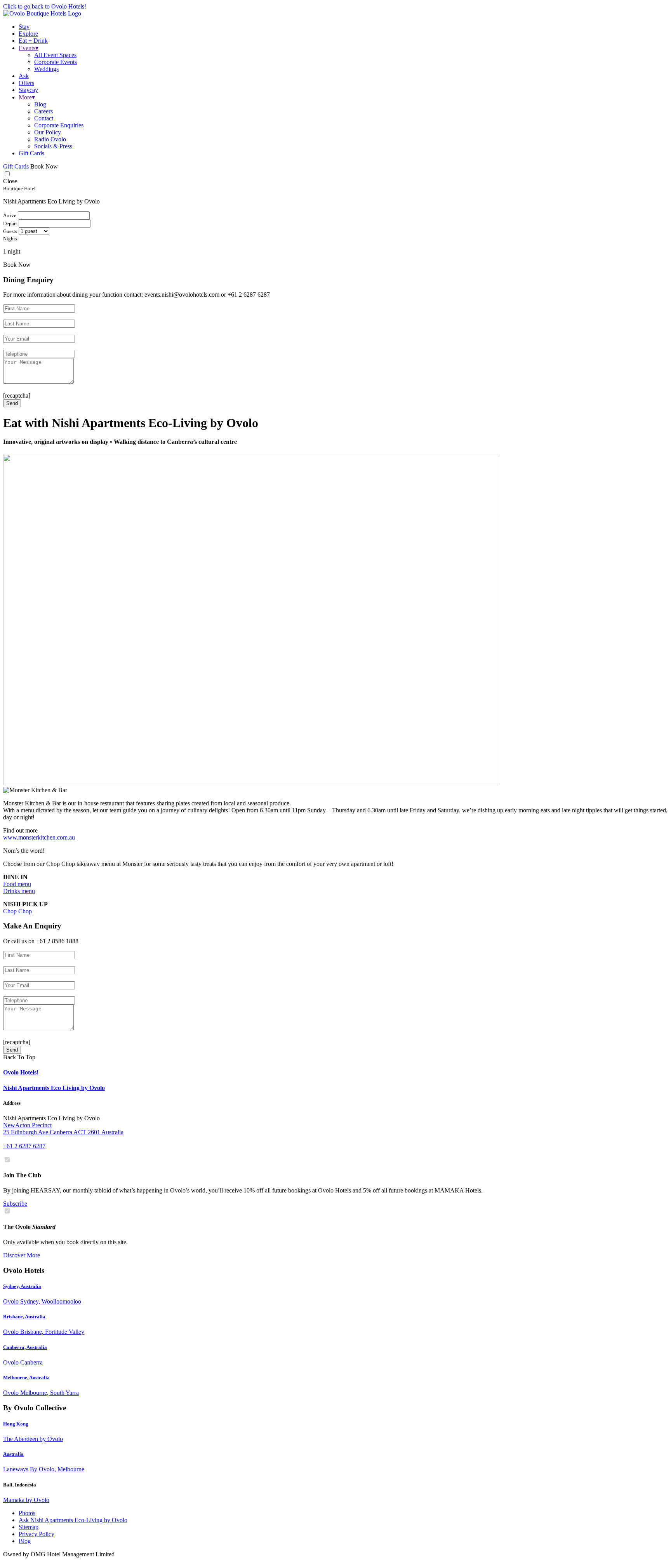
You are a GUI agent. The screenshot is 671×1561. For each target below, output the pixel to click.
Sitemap (28, 1527)
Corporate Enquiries (58, 125)
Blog (40, 104)
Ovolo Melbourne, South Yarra (41, 1392)
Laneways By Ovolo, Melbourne (43, 1469)
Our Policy (47, 132)
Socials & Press (53, 146)
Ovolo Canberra (23, 1362)
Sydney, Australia (22, 1286)
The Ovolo (29, 1227)
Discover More (21, 1255)
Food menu (17, 884)
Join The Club (22, 1175)
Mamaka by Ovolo (26, 1500)
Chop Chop (17, 911)
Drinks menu (19, 891)
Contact (43, 118)
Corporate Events (55, 62)
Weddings (46, 69)
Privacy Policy (36, 1534)
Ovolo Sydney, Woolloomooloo (42, 1301)
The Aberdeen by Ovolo (33, 1439)
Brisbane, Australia (24, 1316)
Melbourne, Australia (26, 1377)
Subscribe (15, 1203)
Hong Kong (15, 1424)
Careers (43, 111)
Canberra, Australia (25, 1347)
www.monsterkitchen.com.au (39, 837)
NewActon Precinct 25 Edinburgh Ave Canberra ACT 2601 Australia (63, 1128)
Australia (13, 1454)
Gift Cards (31, 153)
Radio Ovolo (50, 139)
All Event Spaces (55, 55)
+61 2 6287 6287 (24, 1146)
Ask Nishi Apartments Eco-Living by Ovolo (73, 1520)
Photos (27, 1513)
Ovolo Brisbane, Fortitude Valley (43, 1331)
